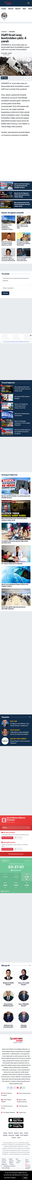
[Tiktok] (20, 1087)
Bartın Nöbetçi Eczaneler (6, 1094)
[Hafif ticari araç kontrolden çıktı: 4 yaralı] (16, 66)
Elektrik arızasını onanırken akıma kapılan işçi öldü (7, 243)
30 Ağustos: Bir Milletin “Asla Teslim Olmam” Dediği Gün (19, 724)
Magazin (4, 1164)
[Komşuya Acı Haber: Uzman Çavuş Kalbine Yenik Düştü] (24, 236)
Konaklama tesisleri (9, 1166)
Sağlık (17, 1135)
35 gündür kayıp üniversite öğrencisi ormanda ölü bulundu (8, 259)
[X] (11, 1087)
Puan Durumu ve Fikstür (7, 1107)
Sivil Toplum (24, 1135)
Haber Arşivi (22, 1112)
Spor (24, 9)
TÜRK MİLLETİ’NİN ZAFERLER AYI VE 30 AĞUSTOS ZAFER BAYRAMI (19, 733)
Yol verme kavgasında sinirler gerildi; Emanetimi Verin (23, 259)
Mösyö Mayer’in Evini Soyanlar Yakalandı (20, 742)
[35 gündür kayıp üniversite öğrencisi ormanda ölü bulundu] (8, 252)
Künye (12, 1164)
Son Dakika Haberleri (9, 1112)
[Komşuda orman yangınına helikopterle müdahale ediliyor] (8, 219)
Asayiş (3, 9)
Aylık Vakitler (6, 891)
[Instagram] (14, 1087)
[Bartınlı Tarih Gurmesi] (5, 741)
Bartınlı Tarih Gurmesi (18, 738)
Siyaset (18, 9)
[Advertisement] (16, 316)
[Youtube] (17, 1087)
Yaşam (26, 1133)
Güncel (10, 9)
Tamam (25, 1177)
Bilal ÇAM (13, 721)
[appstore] (16, 1120)
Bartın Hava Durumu (25, 1093)
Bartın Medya (6, 1168)
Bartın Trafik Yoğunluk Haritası (22, 1100)
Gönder (5, 293)
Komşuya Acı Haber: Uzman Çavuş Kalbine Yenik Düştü (23, 243)
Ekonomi (11, 1135)
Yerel (18, 1137)
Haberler (4, 31)
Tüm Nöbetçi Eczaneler (16, 854)
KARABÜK (12, 31)
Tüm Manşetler (23, 1106)
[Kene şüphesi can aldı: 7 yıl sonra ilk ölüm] (24, 219)
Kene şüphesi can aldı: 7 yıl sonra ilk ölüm (22, 226)
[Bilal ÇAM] (5, 723)
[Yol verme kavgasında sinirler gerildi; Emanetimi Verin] (24, 252)
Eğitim (5, 1135)
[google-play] (16, 1126)
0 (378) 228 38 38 (8, 849)
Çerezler (19, 1177)
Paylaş (5, 78)
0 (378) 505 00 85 (8, 837)
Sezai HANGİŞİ (15, 730)
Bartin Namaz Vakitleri (6, 1100)
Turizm (14, 1137)
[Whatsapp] (24, 1087)
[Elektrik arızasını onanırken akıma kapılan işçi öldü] (8, 236)
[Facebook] (8, 1087)
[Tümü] (29, 717)
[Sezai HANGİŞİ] (5, 732)
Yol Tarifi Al (18, 837)
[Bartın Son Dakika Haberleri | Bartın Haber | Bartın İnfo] (7, 3)
